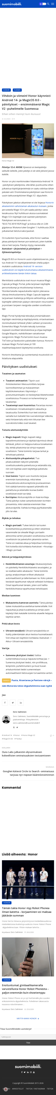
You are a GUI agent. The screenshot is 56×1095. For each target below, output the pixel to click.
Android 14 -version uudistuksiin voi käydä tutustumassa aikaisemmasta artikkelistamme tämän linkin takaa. (27, 270)
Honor (6, 90)
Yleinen (17, 90)
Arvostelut (18, 1088)
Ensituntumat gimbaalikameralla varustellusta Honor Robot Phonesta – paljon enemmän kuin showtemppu (25, 989)
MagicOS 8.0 (8, 739)
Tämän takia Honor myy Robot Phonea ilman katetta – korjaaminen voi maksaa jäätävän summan (26, 911)
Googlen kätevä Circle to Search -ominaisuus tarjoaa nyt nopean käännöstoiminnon (28, 773)
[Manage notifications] (6, 1089)
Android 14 (7, 735)
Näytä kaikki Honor (26, 1018)
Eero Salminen (19, 711)
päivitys (19, 739)
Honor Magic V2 (29, 735)
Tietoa (50, 1088)
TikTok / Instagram (35, 1088)
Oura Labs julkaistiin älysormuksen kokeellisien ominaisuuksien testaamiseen (26, 753)
